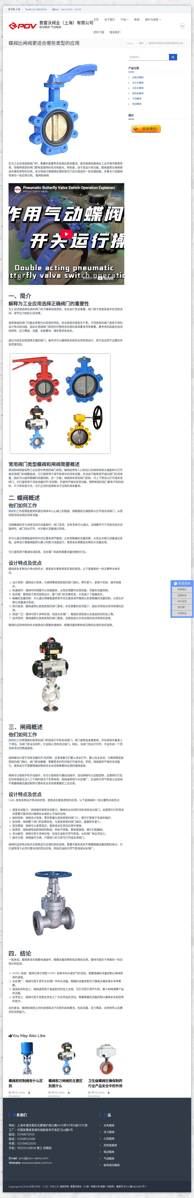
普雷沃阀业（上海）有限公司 (66, 22)
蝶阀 (141, 43)
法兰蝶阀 (109, 1132)
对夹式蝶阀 (138, 77)
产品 (123, 19)
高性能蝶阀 (138, 93)
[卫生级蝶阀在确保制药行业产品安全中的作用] (106, 1058)
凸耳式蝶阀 (138, 88)
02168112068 (26, 1139)
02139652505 (26, 1143)
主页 (96, 19)
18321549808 (26, 1148)
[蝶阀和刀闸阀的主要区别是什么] (66, 1058)
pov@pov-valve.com (33, 1158)
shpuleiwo (14, 1096)
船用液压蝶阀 (112, 1165)
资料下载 (98, 32)
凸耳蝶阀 (109, 1138)
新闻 (136, 19)
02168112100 (25, 1134)
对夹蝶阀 (109, 1125)
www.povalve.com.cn (37, 1163)
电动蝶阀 (136, 104)
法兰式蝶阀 (138, 82)
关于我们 (109, 19)
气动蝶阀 (136, 98)
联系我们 (115, 32)
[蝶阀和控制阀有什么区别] (27, 1058)
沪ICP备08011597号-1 (135, 1186)
